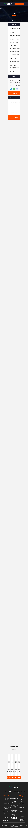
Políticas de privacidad (21, 820)
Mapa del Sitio (22, 816)
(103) (16, 36)
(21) (16, 67)
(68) (16, 31)
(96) (13, 45)
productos (15, 17)
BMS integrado (11, 20)
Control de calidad (21, 808)
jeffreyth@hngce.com (16, 0)
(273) (16, 28)
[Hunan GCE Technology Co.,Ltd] (14, 787)
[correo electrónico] (17, 89)
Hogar (9, 17)
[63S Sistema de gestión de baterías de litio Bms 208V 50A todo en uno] (12, 762)
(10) (14, 51)
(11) (16, 62)
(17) (14, 54)
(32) (15, 42)
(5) (16, 57)
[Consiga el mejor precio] (12, 777)
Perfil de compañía (22, 800)
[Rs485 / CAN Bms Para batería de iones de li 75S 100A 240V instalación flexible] (16, 762)
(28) (15, 48)
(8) (14, 71)
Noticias (21, 811)
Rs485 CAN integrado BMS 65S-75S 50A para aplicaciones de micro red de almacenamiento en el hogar (9, 772)
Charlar (19, 4)
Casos (21, 814)
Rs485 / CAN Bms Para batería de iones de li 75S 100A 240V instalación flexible (15, 772)
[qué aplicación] (14, 89)
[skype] (11, 89)
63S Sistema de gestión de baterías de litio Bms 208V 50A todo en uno (12, 772)
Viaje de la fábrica (21, 804)
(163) (14, 39)
